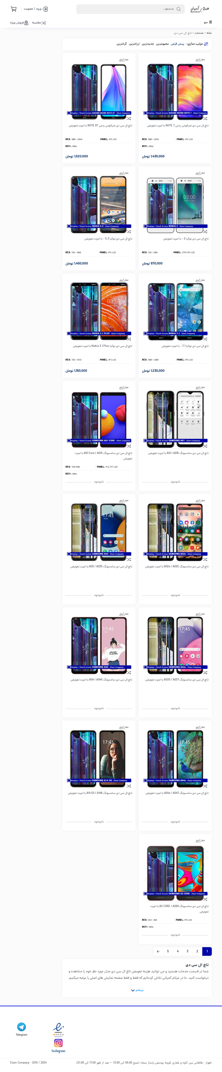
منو (206, 22)
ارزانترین (134, 44)
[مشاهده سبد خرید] (15, 9)
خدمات (199, 33)
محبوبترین (162, 44)
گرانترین (122, 44)
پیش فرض (177, 44)
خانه (209, 33)
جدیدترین (148, 44)
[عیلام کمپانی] (200, 9)
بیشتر (139, 990)
